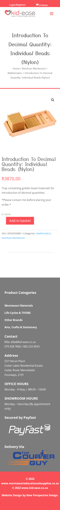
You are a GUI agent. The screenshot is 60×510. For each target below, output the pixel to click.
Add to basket (20, 220)
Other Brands (13, 320)
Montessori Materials (18, 305)
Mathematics (15, 73)
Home (16, 68)
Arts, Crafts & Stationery (20, 327)
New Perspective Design (42, 495)
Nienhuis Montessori (34, 68)
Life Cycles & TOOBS (17, 313)
